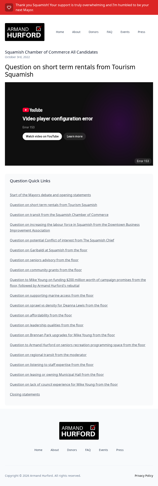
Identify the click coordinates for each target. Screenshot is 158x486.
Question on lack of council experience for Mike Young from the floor (64, 384)
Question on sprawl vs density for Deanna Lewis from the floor (59, 305)
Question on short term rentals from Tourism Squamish (53, 205)
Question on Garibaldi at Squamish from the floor (48, 250)
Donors (94, 32)
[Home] (24, 32)
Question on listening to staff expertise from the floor (52, 364)
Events (125, 32)
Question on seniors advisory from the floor (44, 260)
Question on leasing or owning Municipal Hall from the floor (57, 374)
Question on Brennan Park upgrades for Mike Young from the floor (62, 335)
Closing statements (25, 394)
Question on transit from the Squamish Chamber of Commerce (59, 214)
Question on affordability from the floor (41, 315)
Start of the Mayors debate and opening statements (50, 195)
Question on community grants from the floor (46, 270)
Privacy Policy (144, 476)
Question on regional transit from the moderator (48, 354)
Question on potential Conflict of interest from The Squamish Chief (62, 240)
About (76, 32)
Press (141, 32)
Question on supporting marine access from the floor (52, 295)
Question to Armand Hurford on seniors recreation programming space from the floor (77, 345)
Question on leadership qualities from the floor (47, 325)
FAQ (109, 32)
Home (60, 32)
